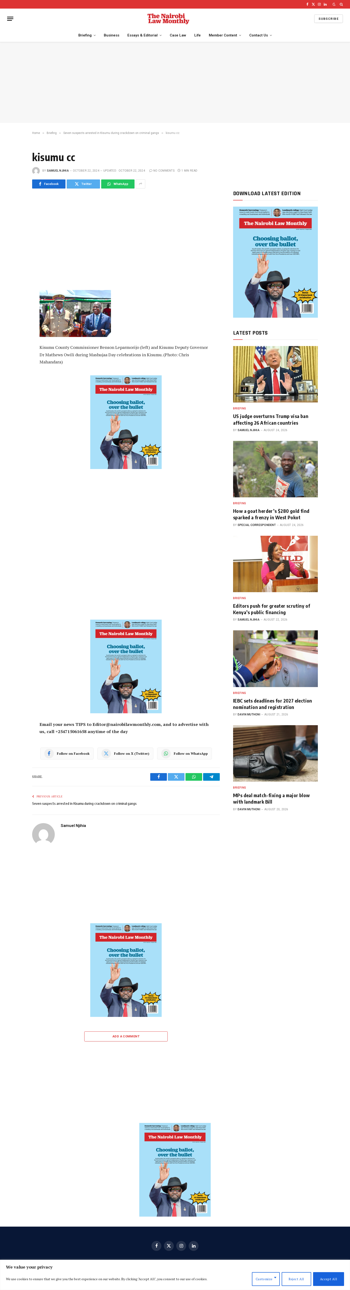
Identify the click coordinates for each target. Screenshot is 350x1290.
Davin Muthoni (249, 714)
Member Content (223, 35)
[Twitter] (16, 229)
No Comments (164, 170)
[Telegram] (16, 250)
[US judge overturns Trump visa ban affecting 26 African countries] (275, 374)
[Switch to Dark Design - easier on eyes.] (334, 4)
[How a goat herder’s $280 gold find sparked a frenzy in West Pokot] (275, 469)
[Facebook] (16, 218)
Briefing (85, 35)
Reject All (296, 1279)
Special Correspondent (257, 525)
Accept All (328, 1279)
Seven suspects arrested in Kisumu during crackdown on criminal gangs (84, 803)
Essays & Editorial (142, 35)
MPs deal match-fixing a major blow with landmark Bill (271, 798)
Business (111, 35)
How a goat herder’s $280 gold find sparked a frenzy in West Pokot (271, 514)
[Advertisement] (175, 82)
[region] (175, 1275)
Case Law (178, 35)
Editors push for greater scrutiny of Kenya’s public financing (271, 609)
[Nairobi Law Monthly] (168, 19)
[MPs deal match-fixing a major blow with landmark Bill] (275, 753)
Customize (264, 1279)
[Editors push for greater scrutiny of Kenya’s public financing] (275, 564)
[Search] (341, 4)
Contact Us (258, 35)
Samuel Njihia (58, 170)
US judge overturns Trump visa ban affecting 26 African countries (270, 419)
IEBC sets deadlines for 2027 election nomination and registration (272, 704)
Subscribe (329, 18)
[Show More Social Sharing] (140, 184)
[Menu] (10, 18)
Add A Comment (126, 1036)
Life (197, 35)
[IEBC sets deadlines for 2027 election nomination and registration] (275, 658)
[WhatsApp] (16, 240)
